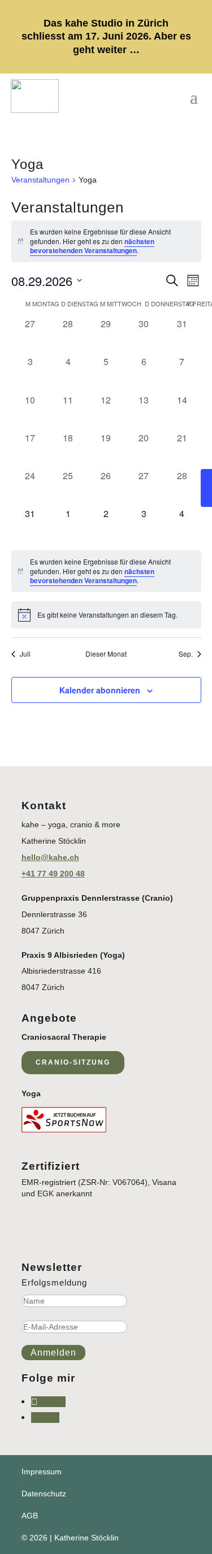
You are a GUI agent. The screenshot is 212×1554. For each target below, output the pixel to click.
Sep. (186, 653)
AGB (29, 1515)
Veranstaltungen (40, 179)
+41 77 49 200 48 (53, 873)
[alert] (106, 241)
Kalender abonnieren (99, 690)
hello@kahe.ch (50, 857)
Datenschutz (43, 1493)
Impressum (41, 1471)
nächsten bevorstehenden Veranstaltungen (92, 246)
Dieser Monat (106, 653)
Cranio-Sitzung (73, 1062)
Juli (25, 653)
